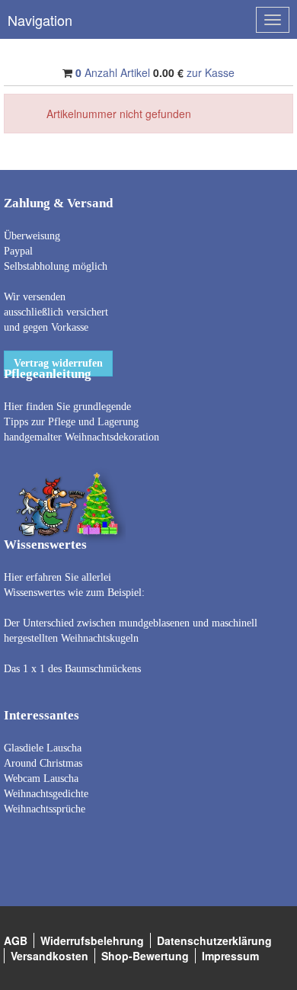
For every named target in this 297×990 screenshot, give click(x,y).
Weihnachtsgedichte (46, 793)
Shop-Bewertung (145, 955)
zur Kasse (211, 72)
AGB (15, 940)
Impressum (230, 955)
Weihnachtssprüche (44, 809)
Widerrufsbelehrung (92, 940)
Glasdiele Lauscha (42, 748)
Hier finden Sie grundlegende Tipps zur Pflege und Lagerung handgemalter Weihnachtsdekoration (81, 422)
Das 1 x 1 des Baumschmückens (72, 668)
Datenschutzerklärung (214, 940)
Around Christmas (43, 763)
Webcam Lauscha (41, 778)
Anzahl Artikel (112, 72)
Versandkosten (49, 955)
